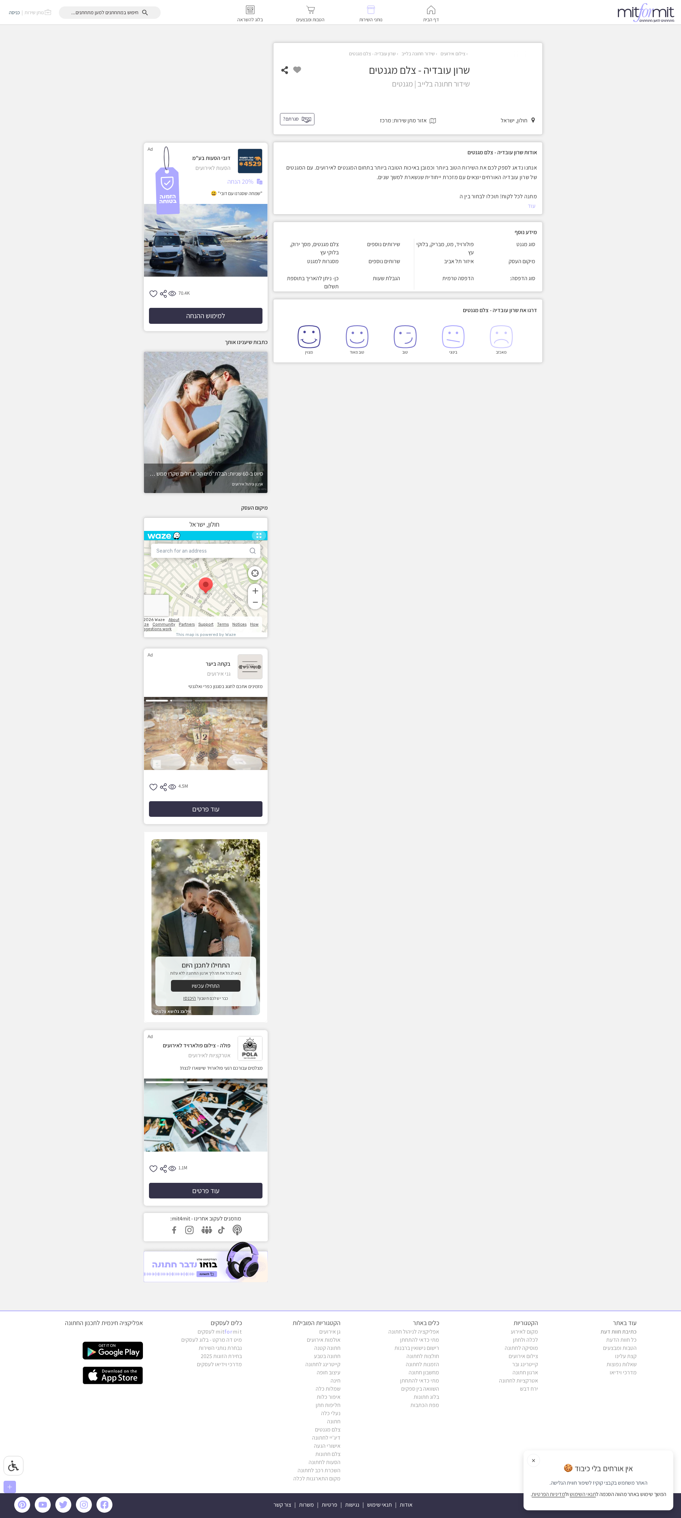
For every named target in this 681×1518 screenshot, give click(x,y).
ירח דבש (529, 1388)
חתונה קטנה (327, 1348)
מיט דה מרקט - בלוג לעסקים (211, 1340)
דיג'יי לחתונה (326, 1437)
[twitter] (64, 1511)
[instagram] (85, 1511)
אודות (406, 1504)
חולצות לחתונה (422, 1356)
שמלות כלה (328, 1388)
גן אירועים (329, 1331)
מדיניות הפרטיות (548, 1494)
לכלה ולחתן (525, 1340)
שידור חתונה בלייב (417, 53)
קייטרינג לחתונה (322, 1364)
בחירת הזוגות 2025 (221, 1356)
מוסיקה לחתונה (521, 1348)
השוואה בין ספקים (420, 1388)
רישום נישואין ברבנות (416, 1348)
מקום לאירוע (524, 1331)
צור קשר (282, 1504)
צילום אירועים (452, 53)
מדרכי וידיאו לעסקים (219, 1364)
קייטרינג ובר (525, 1364)
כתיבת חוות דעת (618, 1331)
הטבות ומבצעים (620, 1348)
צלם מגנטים (327, 1429)
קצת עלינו (626, 1356)
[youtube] (44, 1511)
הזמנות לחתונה (422, 1364)
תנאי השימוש (583, 1494)
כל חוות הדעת (621, 1340)
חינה (335, 1380)
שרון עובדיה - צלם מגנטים (372, 53)
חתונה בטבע (327, 1356)
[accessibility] (13, 1465)
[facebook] (105, 1511)
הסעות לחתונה (324, 1462)
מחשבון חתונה (424, 1372)
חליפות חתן (328, 1405)
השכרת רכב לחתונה (319, 1470)
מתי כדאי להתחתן (419, 1340)
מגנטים (402, 84)
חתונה (333, 1421)
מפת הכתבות (424, 1405)
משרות (306, 1504)
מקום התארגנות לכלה (316, 1478)
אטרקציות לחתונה (518, 1380)
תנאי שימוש (379, 1504)
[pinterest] (24, 1511)
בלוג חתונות (426, 1397)
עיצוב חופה (328, 1372)
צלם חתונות (327, 1454)
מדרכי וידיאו (623, 1372)
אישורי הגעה (327, 1446)
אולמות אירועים (323, 1340)
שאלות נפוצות (622, 1364)
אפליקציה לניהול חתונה (413, 1331)
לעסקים (220, 1331)
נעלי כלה (330, 1413)
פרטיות (329, 1504)
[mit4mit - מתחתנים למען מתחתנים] (648, 12)
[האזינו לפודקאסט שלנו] (206, 1261)
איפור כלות (328, 1397)
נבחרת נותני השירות (220, 1348)
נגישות (352, 1504)
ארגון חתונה (525, 1372)
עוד (532, 206)
